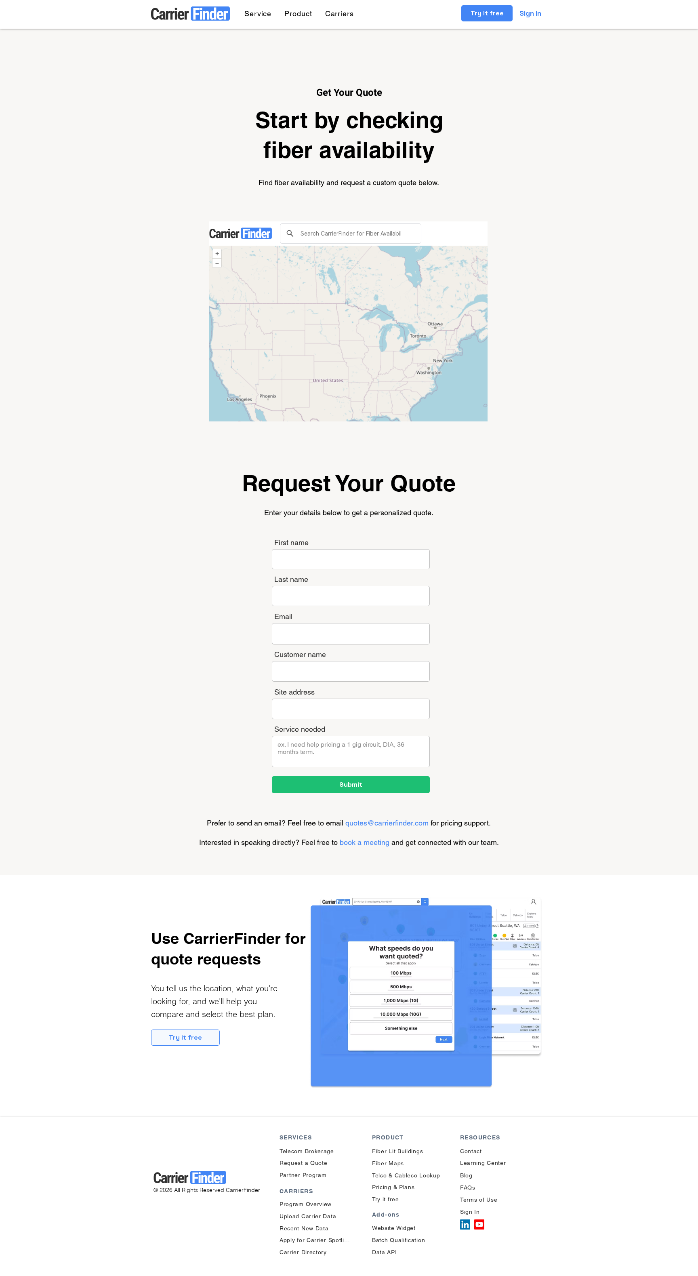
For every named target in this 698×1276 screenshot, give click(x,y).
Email (283, 616)
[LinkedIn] (465, 1224)
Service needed (299, 729)
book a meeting (365, 842)
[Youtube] (479, 1224)
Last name (291, 579)
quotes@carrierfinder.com (387, 823)
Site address (294, 692)
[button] (258, 13)
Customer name (300, 654)
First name (291, 542)
